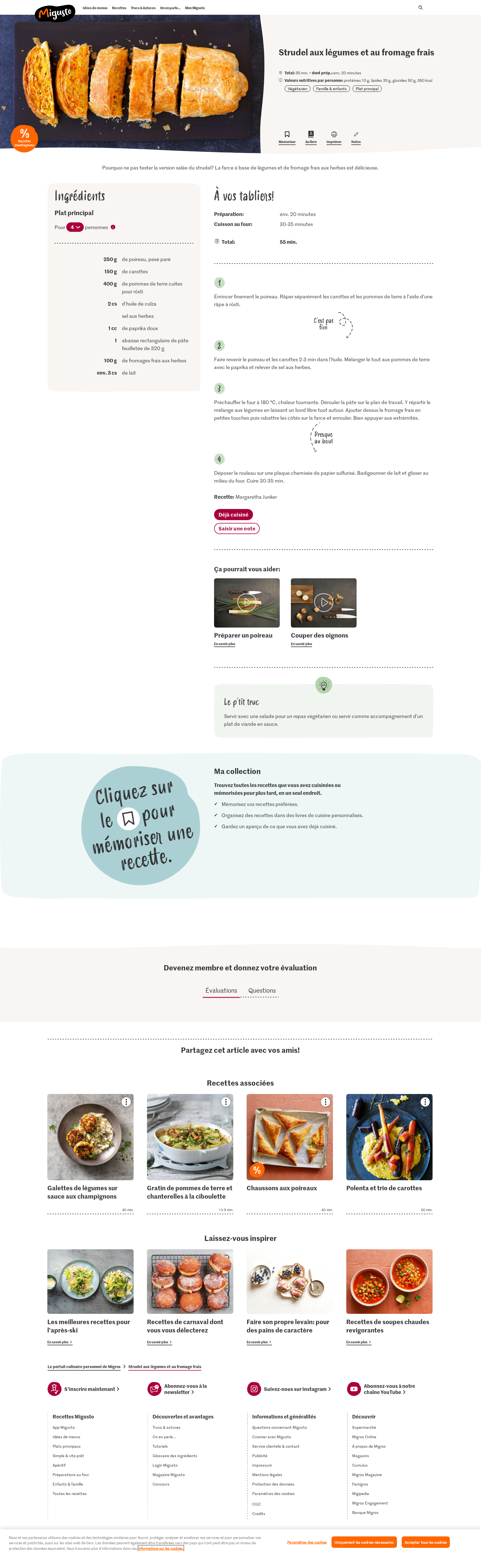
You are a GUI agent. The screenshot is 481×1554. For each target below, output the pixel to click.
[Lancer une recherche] (420, 7)
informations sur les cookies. (160, 1548)
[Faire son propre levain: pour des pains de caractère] (290, 1297)
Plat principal (367, 88)
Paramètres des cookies (273, 1493)
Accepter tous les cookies (426, 1542)
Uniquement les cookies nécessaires (364, 1542)
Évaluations (221, 990)
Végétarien (297, 88)
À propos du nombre (113, 227)
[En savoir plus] (247, 639)
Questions (262, 990)
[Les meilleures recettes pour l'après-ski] (90, 1297)
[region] (240, 1541)
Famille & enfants (331, 88)
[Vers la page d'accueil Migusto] (55, 9)
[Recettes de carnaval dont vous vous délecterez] (190, 1297)
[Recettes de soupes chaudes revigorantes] (389, 1297)
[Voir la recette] (90, 1154)
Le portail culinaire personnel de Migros (84, 1366)
